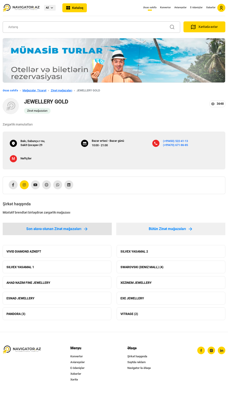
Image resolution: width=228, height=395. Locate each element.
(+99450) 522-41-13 (175, 141)
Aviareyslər (180, 7)
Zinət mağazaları (61, 90)
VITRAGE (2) (129, 314)
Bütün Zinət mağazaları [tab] (167, 229)
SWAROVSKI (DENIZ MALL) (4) (141, 267)
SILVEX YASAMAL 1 (20, 267)
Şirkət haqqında (137, 356)
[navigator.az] (22, 350)
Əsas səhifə (150, 7)
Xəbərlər (211, 7)
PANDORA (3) (15, 314)
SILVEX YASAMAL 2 (134, 251)
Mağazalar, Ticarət (34, 90)
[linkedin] (221, 350)
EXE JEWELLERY (132, 298)
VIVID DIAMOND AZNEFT (23, 251)
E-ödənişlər (196, 7)
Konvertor (165, 7)
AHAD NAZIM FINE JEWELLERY (28, 282)
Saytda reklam (136, 362)
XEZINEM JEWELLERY (136, 282)
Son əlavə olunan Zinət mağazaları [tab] (53, 229)
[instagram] (211, 350)
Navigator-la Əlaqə (139, 368)
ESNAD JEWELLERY (20, 298)
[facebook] (201, 350)
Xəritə (74, 379)
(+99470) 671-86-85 (175, 145)
